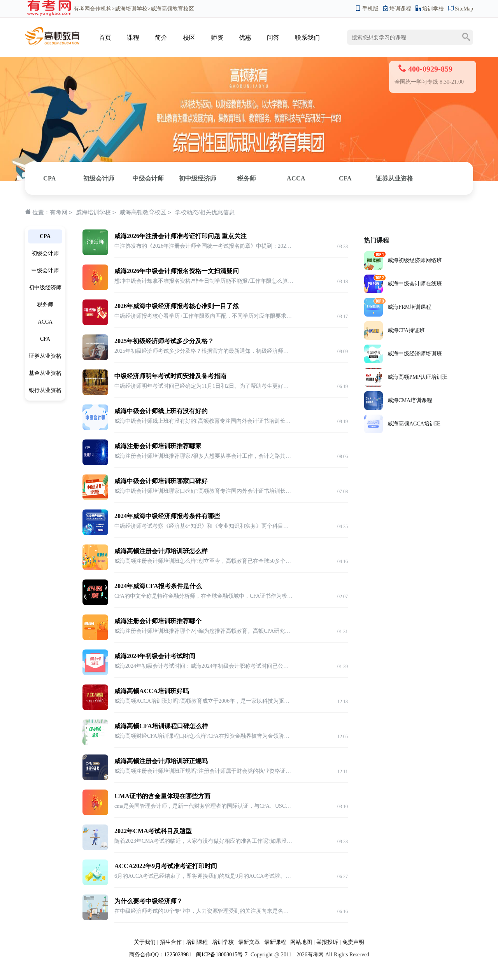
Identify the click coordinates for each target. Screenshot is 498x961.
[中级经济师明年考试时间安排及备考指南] (95, 373)
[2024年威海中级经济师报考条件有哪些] (95, 513)
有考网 (82, 9)
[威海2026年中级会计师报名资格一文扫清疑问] (95, 268)
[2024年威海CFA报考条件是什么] (95, 583)
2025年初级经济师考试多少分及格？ (164, 341)
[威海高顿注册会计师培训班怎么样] (95, 548)
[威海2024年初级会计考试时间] (95, 653)
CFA (345, 178)
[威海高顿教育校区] (52, 30)
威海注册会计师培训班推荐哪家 (158, 446)
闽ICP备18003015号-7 (221, 954)
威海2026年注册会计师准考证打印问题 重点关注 (180, 236)
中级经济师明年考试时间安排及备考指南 (170, 376)
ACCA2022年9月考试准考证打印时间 (165, 866)
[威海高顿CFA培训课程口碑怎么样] (95, 723)
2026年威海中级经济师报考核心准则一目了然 (176, 306)
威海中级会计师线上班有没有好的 (161, 411)
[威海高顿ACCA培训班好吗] (95, 688)
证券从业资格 (394, 178)
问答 (273, 37)
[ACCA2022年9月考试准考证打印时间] (95, 863)
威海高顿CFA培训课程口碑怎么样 (161, 726)
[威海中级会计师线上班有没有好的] (95, 408)
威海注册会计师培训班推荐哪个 (158, 621)
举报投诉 (327, 942)
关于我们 (145, 942)
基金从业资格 (45, 373)
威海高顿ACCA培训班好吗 (151, 691)
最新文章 (249, 942)
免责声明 (353, 942)
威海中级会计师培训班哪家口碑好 (161, 481)
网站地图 (301, 942)
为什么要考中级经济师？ (148, 901)
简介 (161, 37)
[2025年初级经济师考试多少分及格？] (95, 338)
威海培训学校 (131, 9)
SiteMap (464, 9)
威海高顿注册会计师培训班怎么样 (161, 551)
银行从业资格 (45, 390)
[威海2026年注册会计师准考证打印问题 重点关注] (95, 233)
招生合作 (171, 942)
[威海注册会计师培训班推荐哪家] (95, 443)
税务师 (246, 178)
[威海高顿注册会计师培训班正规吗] (95, 758)
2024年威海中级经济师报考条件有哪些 (167, 516)
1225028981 (177, 954)
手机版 (370, 9)
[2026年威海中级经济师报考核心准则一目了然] (95, 303)
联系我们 (307, 37)
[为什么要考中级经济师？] (95, 898)
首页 (105, 37)
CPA (49, 178)
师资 (217, 37)
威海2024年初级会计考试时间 (154, 656)
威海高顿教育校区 (142, 212)
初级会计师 (98, 178)
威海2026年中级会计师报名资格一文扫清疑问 (176, 271)
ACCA (296, 178)
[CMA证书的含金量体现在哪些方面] (95, 793)
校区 (189, 37)
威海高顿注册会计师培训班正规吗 (161, 761)
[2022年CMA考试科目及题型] (95, 828)
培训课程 (400, 9)
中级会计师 (148, 178)
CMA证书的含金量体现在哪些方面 (162, 796)
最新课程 (275, 942)
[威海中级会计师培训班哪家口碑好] (95, 478)
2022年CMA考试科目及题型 (153, 831)
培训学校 (433, 9)
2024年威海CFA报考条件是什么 (158, 586)
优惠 (245, 37)
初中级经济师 (197, 178)
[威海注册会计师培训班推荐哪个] (95, 618)
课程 (133, 37)
